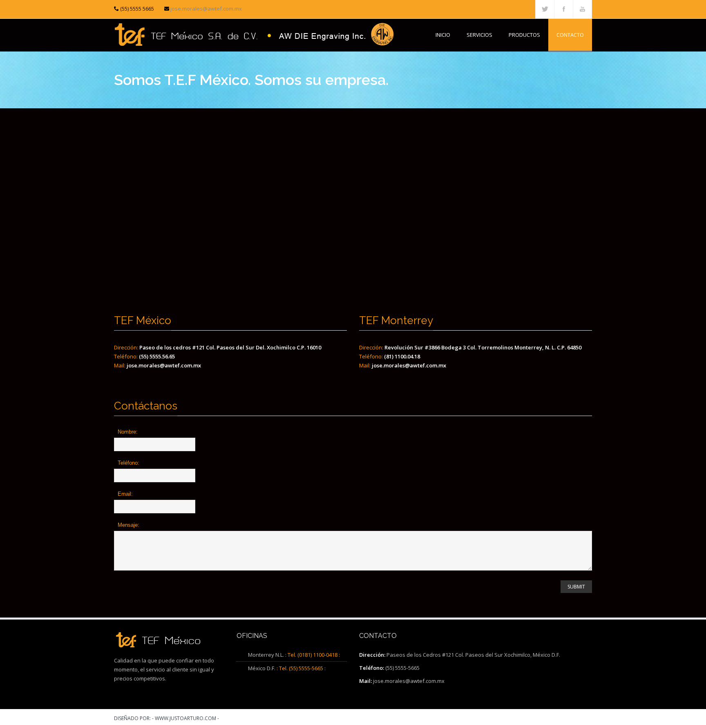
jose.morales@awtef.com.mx (206, 8)
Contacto (570, 34)
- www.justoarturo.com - (185, 718)
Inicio (443, 34)
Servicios (479, 34)
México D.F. (261, 668)
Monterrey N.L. (266, 654)
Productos (524, 34)
